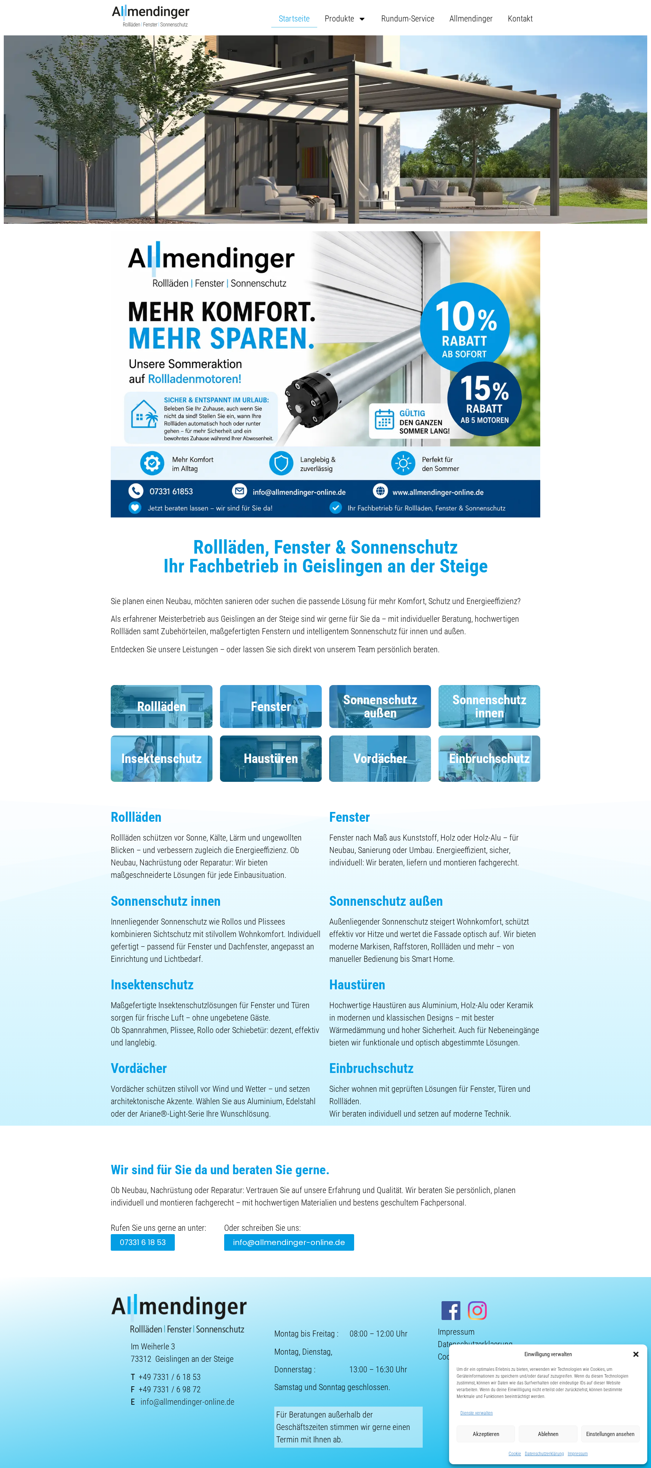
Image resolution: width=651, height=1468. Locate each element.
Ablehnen (548, 1434)
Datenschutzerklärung (544, 1453)
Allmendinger (471, 18)
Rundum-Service (407, 18)
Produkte (339, 18)
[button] (636, 1354)
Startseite (294, 18)
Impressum (578, 1453)
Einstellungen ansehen (610, 1434)
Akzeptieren (486, 1434)
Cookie (515, 1453)
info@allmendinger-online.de (187, 1402)
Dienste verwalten (476, 1413)
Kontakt (520, 18)
